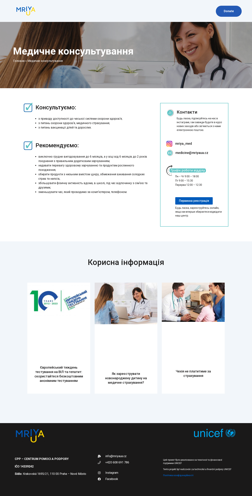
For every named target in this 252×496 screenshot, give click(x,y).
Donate (229, 11)
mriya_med (183, 143)
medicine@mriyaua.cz (191, 153)
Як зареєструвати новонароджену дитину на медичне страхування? (126, 378)
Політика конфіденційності (178, 475)
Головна (19, 61)
